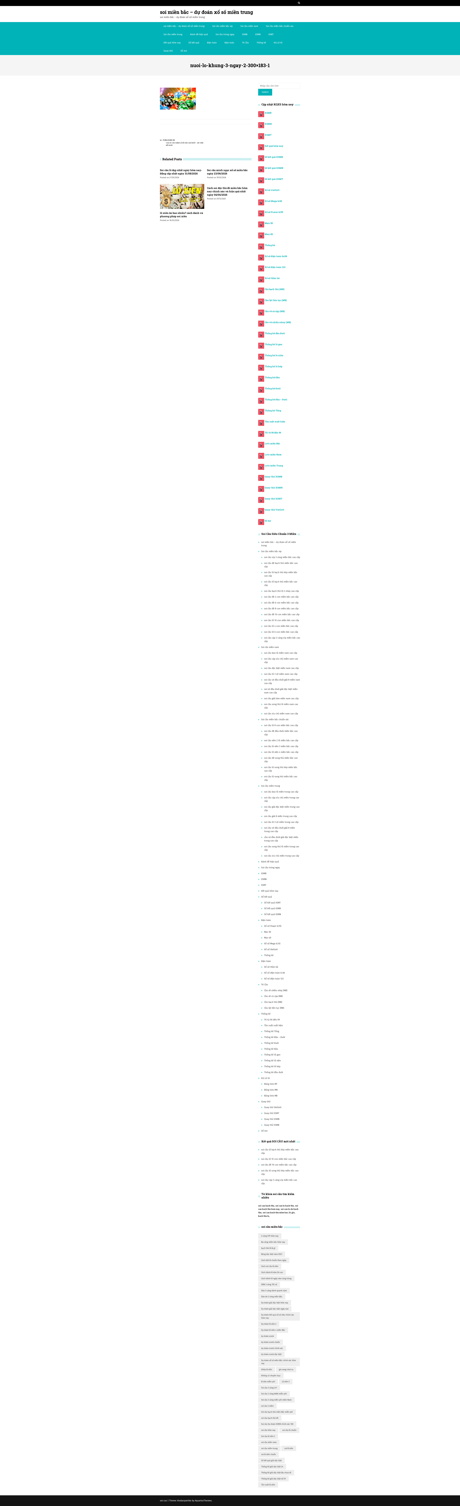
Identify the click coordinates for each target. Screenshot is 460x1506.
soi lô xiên (288, 1448)
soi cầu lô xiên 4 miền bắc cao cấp (281, 752)
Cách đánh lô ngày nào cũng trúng (276, 1278)
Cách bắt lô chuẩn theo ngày (273, 1260)
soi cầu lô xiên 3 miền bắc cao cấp (281, 746)
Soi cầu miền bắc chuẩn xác (280, 26)
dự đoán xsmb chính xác (272, 1348)
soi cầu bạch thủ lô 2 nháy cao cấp (281, 591)
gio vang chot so (286, 1369)
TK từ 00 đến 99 (273, 432)
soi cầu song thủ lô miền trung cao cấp (281, 848)
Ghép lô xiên (266, 1369)
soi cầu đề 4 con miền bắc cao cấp (281, 597)
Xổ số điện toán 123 (275, 267)
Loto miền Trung (274, 465)
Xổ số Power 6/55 (274, 212)
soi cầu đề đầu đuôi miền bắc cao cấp (281, 733)
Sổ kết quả (193, 42)
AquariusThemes (203, 1500)
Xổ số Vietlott (271, 949)
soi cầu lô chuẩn (289, 1430)
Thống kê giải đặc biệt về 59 (273, 1479)
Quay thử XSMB (273, 476)
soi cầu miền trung (269, 1448)
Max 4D (269, 234)
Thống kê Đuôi (273, 388)
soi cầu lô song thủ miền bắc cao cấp (280, 778)
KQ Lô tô (278, 42)
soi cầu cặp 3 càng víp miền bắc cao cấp (282, 640)
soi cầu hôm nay (268, 1430)
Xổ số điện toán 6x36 (276, 256)
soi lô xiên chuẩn (268, 1454)
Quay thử (168, 51)
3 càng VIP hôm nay (269, 1236)
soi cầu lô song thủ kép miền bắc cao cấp (280, 769)
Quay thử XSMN (274, 487)
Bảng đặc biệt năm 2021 (271, 1254)
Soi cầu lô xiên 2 (268, 1436)
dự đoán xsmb (267, 1336)
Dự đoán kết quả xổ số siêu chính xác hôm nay (277, 1316)
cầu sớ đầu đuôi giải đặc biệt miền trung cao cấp (281, 839)
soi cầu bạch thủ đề (269, 1418)
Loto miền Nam (273, 454)
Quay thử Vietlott (274, 509)
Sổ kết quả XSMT (274, 179)
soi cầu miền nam (269, 1442)
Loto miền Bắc (272, 443)
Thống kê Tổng (273, 410)
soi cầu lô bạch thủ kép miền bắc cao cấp (280, 574)
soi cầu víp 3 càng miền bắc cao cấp (282, 557)
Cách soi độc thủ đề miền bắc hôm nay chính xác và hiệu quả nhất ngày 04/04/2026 (227, 191)
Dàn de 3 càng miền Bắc (271, 1296)
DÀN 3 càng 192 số (269, 1284)
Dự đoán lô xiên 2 (268, 1324)
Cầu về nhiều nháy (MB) (278, 322)
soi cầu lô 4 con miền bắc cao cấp (281, 626)
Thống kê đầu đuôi (275, 333)
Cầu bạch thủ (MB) (274, 289)
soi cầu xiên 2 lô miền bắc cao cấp (281, 740)
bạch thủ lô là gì (268, 1248)
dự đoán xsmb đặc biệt (271, 1354)
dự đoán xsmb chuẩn (270, 1342)
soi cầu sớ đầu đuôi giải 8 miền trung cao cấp (279, 830)
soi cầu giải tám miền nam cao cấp (281, 698)
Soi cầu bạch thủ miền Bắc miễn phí (277, 1412)
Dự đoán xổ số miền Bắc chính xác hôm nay (278, 1362)
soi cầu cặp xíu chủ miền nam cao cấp (281, 661)
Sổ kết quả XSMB (274, 157)
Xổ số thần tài (272, 278)
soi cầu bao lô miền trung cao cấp (281, 791)
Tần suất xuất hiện (275, 421)
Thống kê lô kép (273, 366)
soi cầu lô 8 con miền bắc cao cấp (281, 725)
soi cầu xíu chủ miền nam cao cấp (281, 713)
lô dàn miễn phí (268, 1381)
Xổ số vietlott (272, 190)
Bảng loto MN (271, 1090)
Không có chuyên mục (271, 1375)
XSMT (271, 34)
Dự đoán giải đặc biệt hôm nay (274, 1303)
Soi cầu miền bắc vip (222, 26)
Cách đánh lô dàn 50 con (272, 1272)
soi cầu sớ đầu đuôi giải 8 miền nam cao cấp (282, 681)
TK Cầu (245, 42)
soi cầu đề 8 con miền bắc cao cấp (281, 608)
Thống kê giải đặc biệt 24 (272, 1466)
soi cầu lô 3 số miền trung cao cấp (281, 822)
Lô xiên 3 (286, 1381)
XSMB (244, 34)
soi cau (164, 1500)
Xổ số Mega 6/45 (273, 201)
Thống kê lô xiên (274, 355)
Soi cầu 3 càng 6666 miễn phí (274, 1394)
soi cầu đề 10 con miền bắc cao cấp (281, 614)
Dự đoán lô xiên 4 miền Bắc (273, 1330)
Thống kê (261, 42)
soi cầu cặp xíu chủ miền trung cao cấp (281, 799)
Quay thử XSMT (273, 498)
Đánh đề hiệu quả (199, 34)
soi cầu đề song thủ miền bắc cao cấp (281, 760)
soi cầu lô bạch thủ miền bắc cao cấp (280, 583)
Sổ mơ (184, 51)
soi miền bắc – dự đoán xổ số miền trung (206, 12)
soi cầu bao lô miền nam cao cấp (280, 653)
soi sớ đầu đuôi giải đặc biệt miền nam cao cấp (281, 691)
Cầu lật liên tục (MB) (276, 300)
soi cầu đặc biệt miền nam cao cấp (281, 668)
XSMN (258, 34)
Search (265, 92)
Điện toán (212, 42)
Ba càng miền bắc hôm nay (273, 1242)
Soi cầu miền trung (173, 34)
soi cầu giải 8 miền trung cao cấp (280, 816)
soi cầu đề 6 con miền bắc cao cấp (281, 602)
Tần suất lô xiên (268, 1485)
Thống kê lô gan (273, 344)
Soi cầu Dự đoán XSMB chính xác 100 (277, 1424)
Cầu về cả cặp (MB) (275, 311)
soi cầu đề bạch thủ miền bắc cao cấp (281, 565)
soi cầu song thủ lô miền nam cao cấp (281, 706)
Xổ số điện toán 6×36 (274, 973)
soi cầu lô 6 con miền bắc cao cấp (281, 632)
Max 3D (269, 223)
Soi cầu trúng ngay (225, 34)
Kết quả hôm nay (172, 42)
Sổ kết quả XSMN (274, 168)
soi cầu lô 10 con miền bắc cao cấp (281, 620)
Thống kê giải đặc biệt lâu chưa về (276, 1472)
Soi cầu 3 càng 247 (269, 1388)
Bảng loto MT (270, 1084)
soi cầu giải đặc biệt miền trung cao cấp (282, 809)
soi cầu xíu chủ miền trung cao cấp (281, 855)
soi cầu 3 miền (267, 1406)
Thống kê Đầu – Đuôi (276, 399)
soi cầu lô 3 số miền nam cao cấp (280, 674)
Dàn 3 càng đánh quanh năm (274, 1290)
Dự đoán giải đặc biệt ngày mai (274, 1309)
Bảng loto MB (270, 1095)
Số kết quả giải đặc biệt (271, 1460)
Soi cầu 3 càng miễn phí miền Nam (276, 1400)
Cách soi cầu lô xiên (269, 1266)
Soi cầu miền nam (249, 26)
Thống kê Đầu (272, 377)
